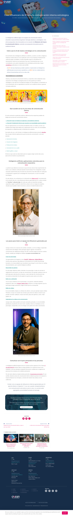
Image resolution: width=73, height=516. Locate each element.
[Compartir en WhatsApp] (29, 418)
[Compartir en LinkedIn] (23, 418)
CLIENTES (23, 489)
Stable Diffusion (38, 259)
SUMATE (35, 489)
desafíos (44, 132)
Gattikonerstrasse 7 (32, 463)
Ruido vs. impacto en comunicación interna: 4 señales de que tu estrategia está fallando (61, 42)
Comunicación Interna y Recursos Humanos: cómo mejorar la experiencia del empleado (61, 47)
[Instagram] (49, 491)
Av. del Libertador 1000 (50, 462)
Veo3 (26, 283)
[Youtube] (56, 491)
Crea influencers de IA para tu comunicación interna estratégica (49, 17)
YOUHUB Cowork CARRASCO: (17, 474)
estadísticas (9, 65)
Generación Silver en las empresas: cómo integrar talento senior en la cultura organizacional (60, 65)
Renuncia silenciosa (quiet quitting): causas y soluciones (26, 445)
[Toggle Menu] (71, 1)
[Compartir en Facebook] (26, 418)
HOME (14, 489)
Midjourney (31, 259)
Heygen (19, 283)
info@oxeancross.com (15, 461)
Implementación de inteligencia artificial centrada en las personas (42, 445)
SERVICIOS (15, 492)
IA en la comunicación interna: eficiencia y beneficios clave (11, 445)
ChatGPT (26, 259)
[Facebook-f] (53, 491)
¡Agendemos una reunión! (26, 407)
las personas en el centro (37, 374)
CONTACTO (35, 490)
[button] (26, 212)
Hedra (22, 283)
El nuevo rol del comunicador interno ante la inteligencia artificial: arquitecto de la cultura (61, 51)
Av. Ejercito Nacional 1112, (33, 474)
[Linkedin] (46, 491)
